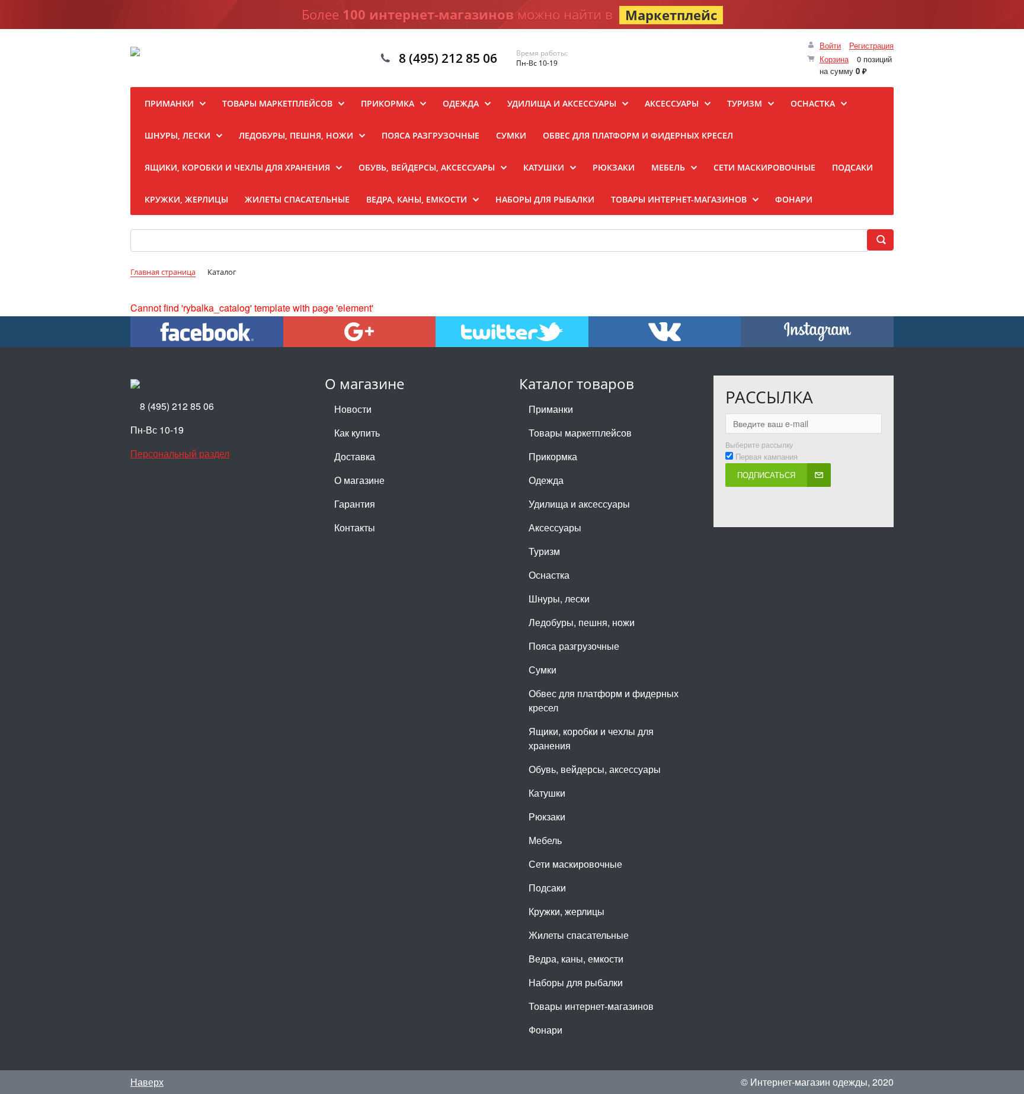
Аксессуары (555, 527)
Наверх (147, 1082)
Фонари (545, 1030)
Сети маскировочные (575, 864)
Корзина (834, 59)
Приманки (551, 409)
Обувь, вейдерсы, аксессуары (595, 769)
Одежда (546, 480)
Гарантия (354, 504)
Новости (353, 409)
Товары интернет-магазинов (591, 1006)
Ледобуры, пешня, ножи (582, 622)
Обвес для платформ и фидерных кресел (604, 700)
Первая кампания (766, 456)
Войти (830, 45)
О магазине (359, 480)
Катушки (547, 793)
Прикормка (553, 456)
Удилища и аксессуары (579, 504)
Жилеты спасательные (579, 935)
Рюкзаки (547, 816)
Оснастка (549, 575)
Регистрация (871, 45)
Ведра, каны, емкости (576, 958)
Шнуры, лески (559, 598)
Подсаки (547, 887)
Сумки (542, 669)
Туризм (544, 551)
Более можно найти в (509, 14)
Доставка (354, 456)
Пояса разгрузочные (574, 646)
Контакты (354, 527)
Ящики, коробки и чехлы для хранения (591, 738)
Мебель (545, 840)
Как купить (357, 432)
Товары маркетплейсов (580, 432)
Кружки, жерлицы (566, 911)
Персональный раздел (179, 453)
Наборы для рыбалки (576, 982)
